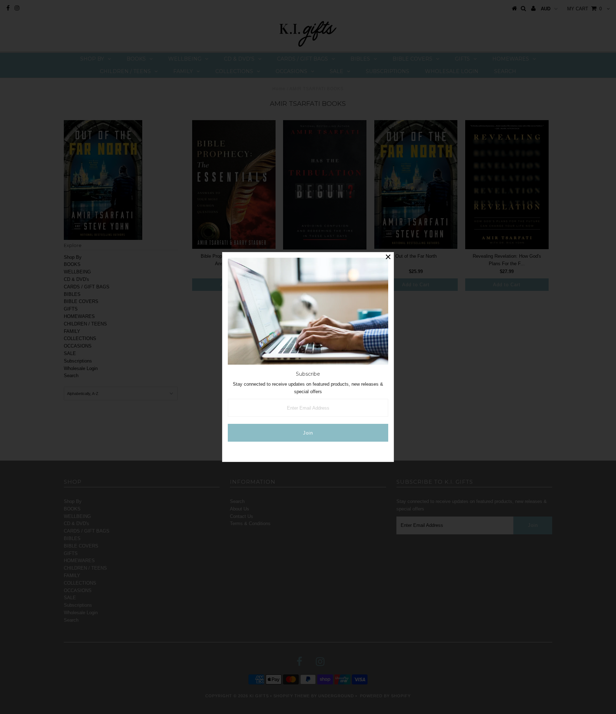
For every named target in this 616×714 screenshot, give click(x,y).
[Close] (388, 257)
